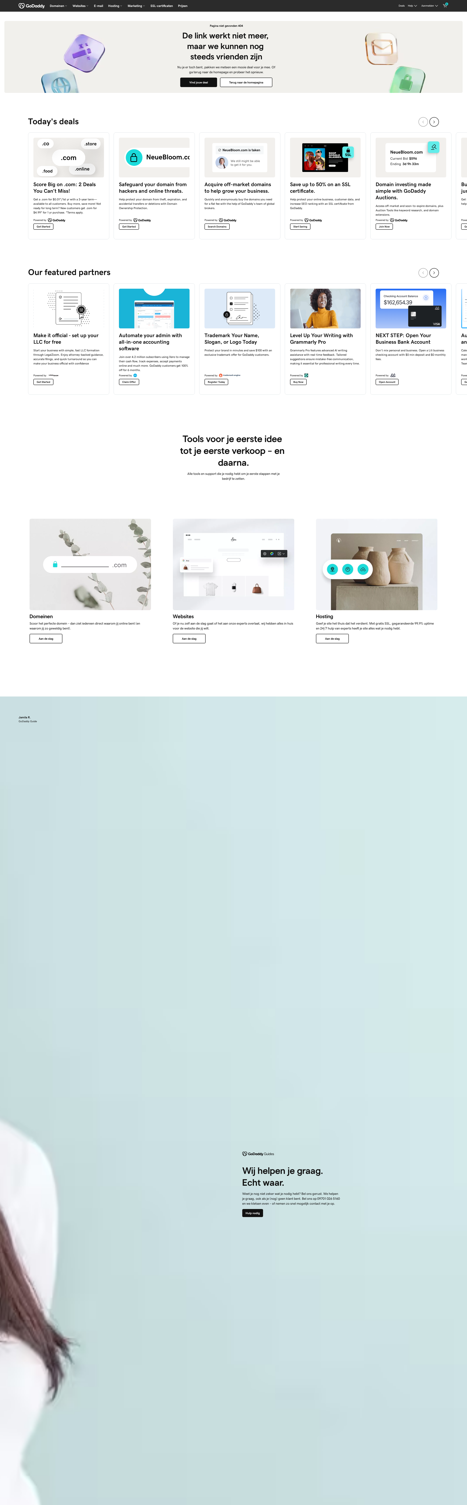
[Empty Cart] (444, 5)
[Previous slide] (423, 122)
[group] (233, 185)
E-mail (98, 5)
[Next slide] (434, 122)
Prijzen (183, 5)
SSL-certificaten (161, 5)
